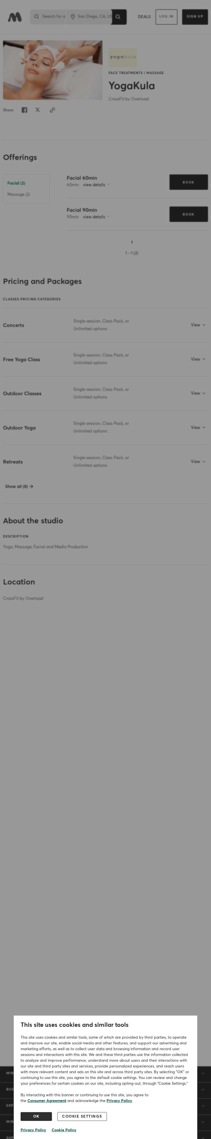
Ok (36, 1116)
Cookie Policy (64, 1130)
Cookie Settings (82, 1116)
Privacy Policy (119, 1101)
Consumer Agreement (46, 1101)
